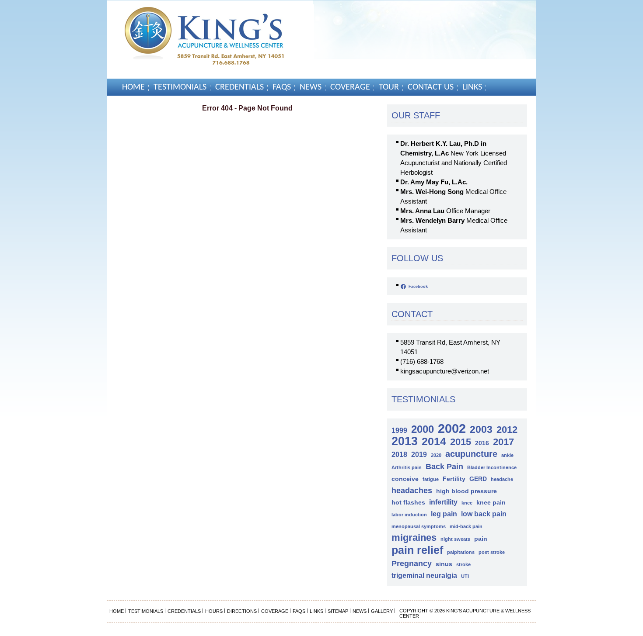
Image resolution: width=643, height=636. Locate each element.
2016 (482, 442)
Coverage (350, 87)
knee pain (491, 502)
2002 (452, 428)
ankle (507, 455)
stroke (463, 564)
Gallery (382, 611)
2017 (503, 441)
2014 (434, 441)
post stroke (492, 552)
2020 (436, 455)
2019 (419, 454)
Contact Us (431, 87)
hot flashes (408, 502)
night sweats (455, 539)
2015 (460, 441)
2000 (422, 429)
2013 (404, 441)
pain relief (417, 550)
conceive (405, 478)
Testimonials (180, 87)
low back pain (484, 514)
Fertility (454, 478)
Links (472, 87)
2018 (399, 454)
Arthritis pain (406, 467)
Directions (242, 611)
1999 (399, 430)
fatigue (431, 479)
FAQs (282, 87)
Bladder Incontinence (492, 467)
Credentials (239, 87)
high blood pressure (466, 490)
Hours (214, 611)
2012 (506, 429)
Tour (389, 87)
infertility (443, 502)
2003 (481, 429)
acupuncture (471, 454)
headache (502, 479)
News (311, 87)
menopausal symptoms (418, 526)
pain (480, 538)
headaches (411, 490)
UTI (465, 576)
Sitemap (338, 611)
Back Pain (444, 466)
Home (133, 87)
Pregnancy (411, 563)
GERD (478, 478)
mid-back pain (466, 526)
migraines (414, 537)
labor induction (409, 514)
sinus (444, 563)
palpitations (461, 552)
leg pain (444, 514)
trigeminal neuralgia (424, 575)
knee (466, 502)
